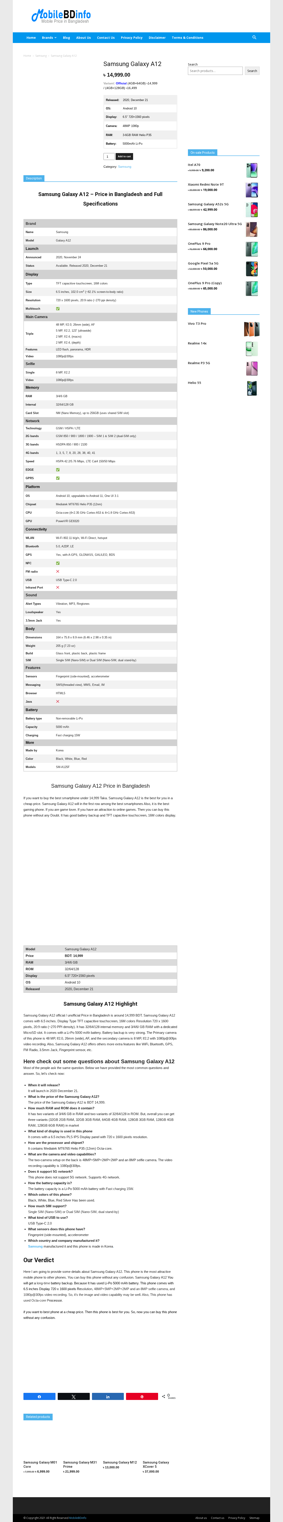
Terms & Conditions (187, 37)
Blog (66, 37)
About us (83, 37)
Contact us (106, 37)
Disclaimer (157, 37)
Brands (47, 37)
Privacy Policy (132, 37)
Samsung (41, 56)
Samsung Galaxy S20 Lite (93, 1410)
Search (193, 64)
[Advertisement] (179, 16)
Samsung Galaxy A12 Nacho (44, 1410)
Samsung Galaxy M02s (142, 1410)
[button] (254, 38)
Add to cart (124, 156)
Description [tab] (34, 178)
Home (31, 37)
